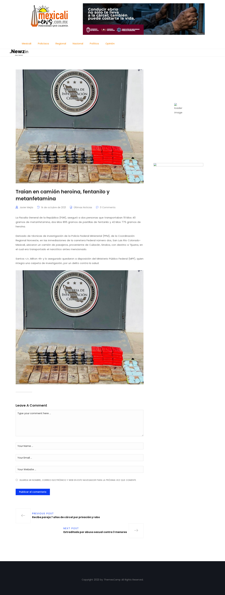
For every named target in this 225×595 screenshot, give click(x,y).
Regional (61, 43)
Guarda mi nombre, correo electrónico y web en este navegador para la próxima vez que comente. (78, 480)
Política (94, 43)
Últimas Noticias (83, 207)
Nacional (78, 43)
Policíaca (43, 43)
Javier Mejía (26, 207)
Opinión (110, 43)
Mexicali (26, 43)
